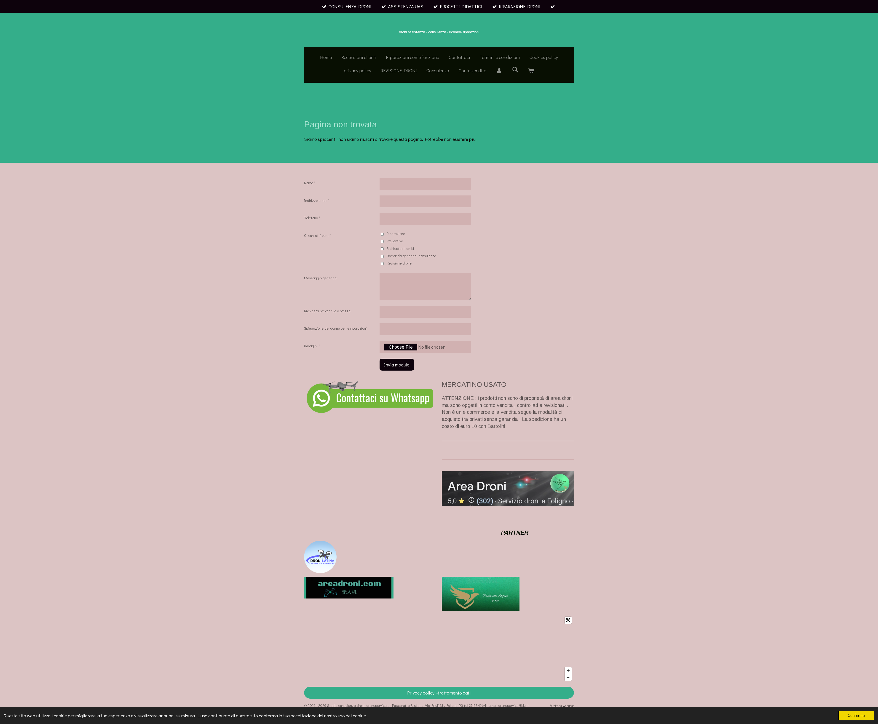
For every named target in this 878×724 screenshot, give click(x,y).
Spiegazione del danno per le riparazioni (335, 328)
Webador (568, 706)
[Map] (439, 648)
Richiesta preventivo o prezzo (327, 310)
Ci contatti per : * (317, 235)
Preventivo (395, 240)
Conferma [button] (856, 715)
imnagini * (312, 345)
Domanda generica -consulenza (411, 255)
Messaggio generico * (321, 277)
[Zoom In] (568, 670)
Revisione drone (399, 263)
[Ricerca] (515, 69)
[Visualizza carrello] (531, 70)
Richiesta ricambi (400, 248)
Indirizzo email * (316, 200)
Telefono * (312, 217)
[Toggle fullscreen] (568, 620)
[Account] (499, 70)
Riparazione (396, 233)
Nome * (310, 182)
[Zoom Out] (568, 677)
